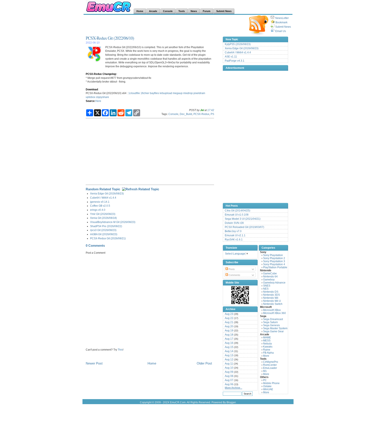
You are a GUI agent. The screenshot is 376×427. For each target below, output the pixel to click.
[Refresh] (140, 189)
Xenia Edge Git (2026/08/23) (107, 193)
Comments (234, 275)
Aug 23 (229, 314)
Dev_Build (186, 114)
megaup (178, 93)
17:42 (210, 110)
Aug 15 (229, 347)
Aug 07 (229, 380)
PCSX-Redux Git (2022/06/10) (110, 38)
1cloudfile (134, 93)
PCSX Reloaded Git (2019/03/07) (244, 227)
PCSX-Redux (201, 114)
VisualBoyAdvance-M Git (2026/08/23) (112, 222)
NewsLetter (282, 18)
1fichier (145, 93)
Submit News (283, 26)
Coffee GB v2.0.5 (100, 205)
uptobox (90, 97)
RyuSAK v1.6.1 (234, 239)
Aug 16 (229, 342)
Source (90, 101)
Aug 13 (229, 355)
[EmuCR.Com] (240, 295)
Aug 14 (229, 351)
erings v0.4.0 (97, 209)
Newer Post (94, 363)
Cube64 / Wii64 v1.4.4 (103, 197)
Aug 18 (229, 334)
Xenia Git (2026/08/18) (103, 217)
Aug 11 (229, 363)
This (120, 349)
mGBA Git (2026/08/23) (103, 234)
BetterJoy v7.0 (233, 231)
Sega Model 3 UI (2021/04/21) (242, 218)
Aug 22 (229, 318)
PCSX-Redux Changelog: (101, 74)
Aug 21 (229, 322)
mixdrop (188, 93)
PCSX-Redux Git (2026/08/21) (108, 238)
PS (212, 114)
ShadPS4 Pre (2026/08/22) (106, 226)
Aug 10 (229, 367)
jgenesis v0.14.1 (99, 201)
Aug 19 (229, 330)
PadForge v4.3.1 (234, 60)
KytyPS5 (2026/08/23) (238, 44)
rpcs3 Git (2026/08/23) (103, 230)
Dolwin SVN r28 (234, 222)
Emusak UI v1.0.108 (236, 214)
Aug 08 (229, 376)
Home (152, 363)
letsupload (166, 93)
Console (173, 114)
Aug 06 (229, 384)
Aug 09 (229, 371)
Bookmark (281, 22)
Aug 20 (229, 326)
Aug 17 (229, 338)
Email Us (280, 31)
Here (98, 101)
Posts (231, 269)
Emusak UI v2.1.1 (235, 235)
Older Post (204, 363)
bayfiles (154, 93)
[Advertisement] (165, 25)
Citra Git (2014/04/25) (237, 210)
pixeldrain (199, 93)
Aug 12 (229, 359)
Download (92, 89)
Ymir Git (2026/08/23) (102, 214)
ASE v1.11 (231, 56)
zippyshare (102, 97)
